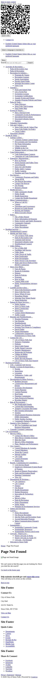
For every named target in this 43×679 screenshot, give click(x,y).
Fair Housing (19, 321)
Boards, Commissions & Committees (23, 463)
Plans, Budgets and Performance (26, 444)
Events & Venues (16, 111)
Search (3, 63)
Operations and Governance (25, 206)
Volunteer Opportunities (18, 123)
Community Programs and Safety (27, 177)
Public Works (19, 504)
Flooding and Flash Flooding (25, 173)
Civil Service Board (22, 465)
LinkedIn (9, 667)
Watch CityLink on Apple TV (25, 538)
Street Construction (22, 309)
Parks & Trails (15, 102)
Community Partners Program (25, 421)
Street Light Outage (22, 346)
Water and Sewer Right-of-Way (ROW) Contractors (26, 264)
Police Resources (21, 225)
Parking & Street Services (19, 302)
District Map (19, 461)
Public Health (20, 194)
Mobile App (10, 644)
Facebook (9, 661)
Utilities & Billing (21, 354)
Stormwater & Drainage (23, 352)
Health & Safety (11, 136)
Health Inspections (21, 196)
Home (3, 546)
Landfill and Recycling (18, 288)
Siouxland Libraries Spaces (24, 119)
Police (12, 215)
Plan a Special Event (22, 113)
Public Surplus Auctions (23, 419)
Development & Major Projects (21, 379)
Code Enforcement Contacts (25, 154)
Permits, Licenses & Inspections (21, 367)
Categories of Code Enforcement (26, 156)
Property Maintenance (23, 350)
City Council (14, 446)
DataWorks (10, 642)
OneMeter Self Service (23, 250)
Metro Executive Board (23, 213)
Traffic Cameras (20, 171)
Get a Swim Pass (21, 92)
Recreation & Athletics (18, 73)
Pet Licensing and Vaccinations (26, 142)
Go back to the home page (10, 570)
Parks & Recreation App (19, 69)
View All (18, 477)
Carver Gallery (20, 131)
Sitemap (18, 675)
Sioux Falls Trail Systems (24, 106)
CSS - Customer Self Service (20, 365)
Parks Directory (20, 104)
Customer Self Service (23, 240)
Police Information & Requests (26, 219)
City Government (12, 431)
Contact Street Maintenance (25, 313)
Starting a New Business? (19, 423)
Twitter (8, 665)
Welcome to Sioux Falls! (19, 542)
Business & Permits (13, 363)
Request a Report (21, 188)
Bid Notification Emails (23, 404)
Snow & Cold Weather (23, 167)
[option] (24, 45)
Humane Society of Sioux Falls (26, 150)
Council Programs (21, 459)
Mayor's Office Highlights (24, 442)
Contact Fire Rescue (22, 183)
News (8, 636)
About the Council (21, 452)
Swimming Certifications (24, 96)
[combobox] (12, 50)
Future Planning (20, 390)
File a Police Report (22, 217)
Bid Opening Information (24, 411)
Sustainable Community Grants (26, 527)
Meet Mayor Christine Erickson (26, 438)
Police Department (21, 502)
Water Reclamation (21, 258)
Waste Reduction (21, 300)
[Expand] (24, 67)
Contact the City (16, 338)
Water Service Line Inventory (25, 261)
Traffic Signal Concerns (23, 348)
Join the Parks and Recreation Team (28, 517)
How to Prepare (20, 161)
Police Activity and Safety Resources (28, 221)
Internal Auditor (20, 454)
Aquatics (13, 88)
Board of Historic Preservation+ (26, 471)
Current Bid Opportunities (24, 406)
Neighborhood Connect (18, 231)
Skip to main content (8, 2)
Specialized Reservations (24, 117)
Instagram (9, 663)
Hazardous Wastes (21, 296)
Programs (18, 277)
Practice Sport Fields (22, 81)
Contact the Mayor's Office (24, 436)
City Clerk (18, 456)
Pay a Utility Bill (21, 248)
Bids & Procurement (17, 402)
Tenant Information (22, 331)
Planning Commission (23, 396)
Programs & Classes (22, 75)
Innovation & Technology (24, 494)
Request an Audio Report (24, 208)
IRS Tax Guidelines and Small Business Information (26, 426)
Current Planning (21, 392)
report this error (33, 577)
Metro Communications (18, 200)
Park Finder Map (21, 108)
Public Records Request (23, 359)
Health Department (21, 490)
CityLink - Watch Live (18, 534)
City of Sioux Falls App (23, 340)
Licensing (18, 373)
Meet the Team (20, 440)
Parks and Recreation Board (25, 473)
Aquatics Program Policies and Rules (28, 100)
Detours (17, 273)
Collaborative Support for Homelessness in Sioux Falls (25, 335)
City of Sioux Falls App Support (26, 361)
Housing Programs (21, 319)
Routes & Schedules (22, 271)
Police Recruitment (21, 227)
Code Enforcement (17, 152)
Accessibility (10, 646)
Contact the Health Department (26, 198)
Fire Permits (19, 186)
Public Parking (20, 304)
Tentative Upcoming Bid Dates (26, 409)
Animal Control (15, 138)
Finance (17, 486)
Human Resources (21, 492)
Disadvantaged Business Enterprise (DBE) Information (27, 416)
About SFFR (19, 179)
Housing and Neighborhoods (20, 317)
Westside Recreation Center (25, 83)
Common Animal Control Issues (26, 140)
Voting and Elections (17, 509)
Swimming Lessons (22, 94)
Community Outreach (22, 223)
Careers (17, 204)
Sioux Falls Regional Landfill (25, 290)
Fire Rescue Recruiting (23, 181)
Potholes (18, 344)
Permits (17, 369)
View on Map (6, 613)
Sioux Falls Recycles (22, 292)
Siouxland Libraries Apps (24, 242)
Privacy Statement (7, 675)
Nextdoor (9, 671)
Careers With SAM (22, 281)
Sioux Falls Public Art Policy (25, 129)
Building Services (21, 381)
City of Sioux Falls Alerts (24, 236)
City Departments (21, 356)
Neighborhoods (20, 323)
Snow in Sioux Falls (22, 306)
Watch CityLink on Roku (24, 536)
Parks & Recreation (17, 71)
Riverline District (21, 400)
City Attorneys (20, 482)
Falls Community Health (23, 192)
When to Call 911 (21, 202)
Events (8, 638)
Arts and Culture (16, 125)
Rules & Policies (21, 275)
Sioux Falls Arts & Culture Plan (26, 127)
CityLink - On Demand (23, 540)
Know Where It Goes (22, 294)
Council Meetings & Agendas (25, 448)
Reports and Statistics (22, 211)
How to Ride (19, 279)
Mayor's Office (15, 434)
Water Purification (21, 256)
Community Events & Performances (28, 115)
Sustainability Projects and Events (27, 532)
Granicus (34, 677)
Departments (10, 631)
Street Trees (19, 311)
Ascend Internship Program (25, 519)
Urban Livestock (21, 146)
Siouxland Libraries (17, 133)
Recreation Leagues (22, 77)
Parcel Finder (19, 329)
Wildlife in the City (21, 148)
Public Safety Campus (23, 169)
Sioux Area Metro (16, 267)
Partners (18, 121)
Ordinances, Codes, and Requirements (23, 376)
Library (17, 496)
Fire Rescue (14, 175)
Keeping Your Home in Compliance (28, 327)
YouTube (9, 669)
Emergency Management (19, 158)
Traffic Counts (20, 315)
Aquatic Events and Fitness (24, 98)
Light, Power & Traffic (23, 254)
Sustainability (15, 525)
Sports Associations (22, 79)
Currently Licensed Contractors (21, 429)
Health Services (15, 190)
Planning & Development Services (27, 507)
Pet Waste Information (23, 144)
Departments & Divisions (19, 479)
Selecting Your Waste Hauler (25, 298)
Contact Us (5, 617)
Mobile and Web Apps (18, 233)
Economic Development (23, 388)
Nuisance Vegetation (22, 342)
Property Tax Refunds (23, 325)
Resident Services (12, 229)
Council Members (21, 450)
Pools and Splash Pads (23, 90)
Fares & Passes (20, 269)
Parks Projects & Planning (24, 398)
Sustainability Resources (23, 529)
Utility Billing (15, 246)
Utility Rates (19, 252)
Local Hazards (20, 165)
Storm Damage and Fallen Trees (26, 163)
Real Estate (19, 394)
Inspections (19, 371)
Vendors (18, 413)
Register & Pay (11, 640)
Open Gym (19, 85)
